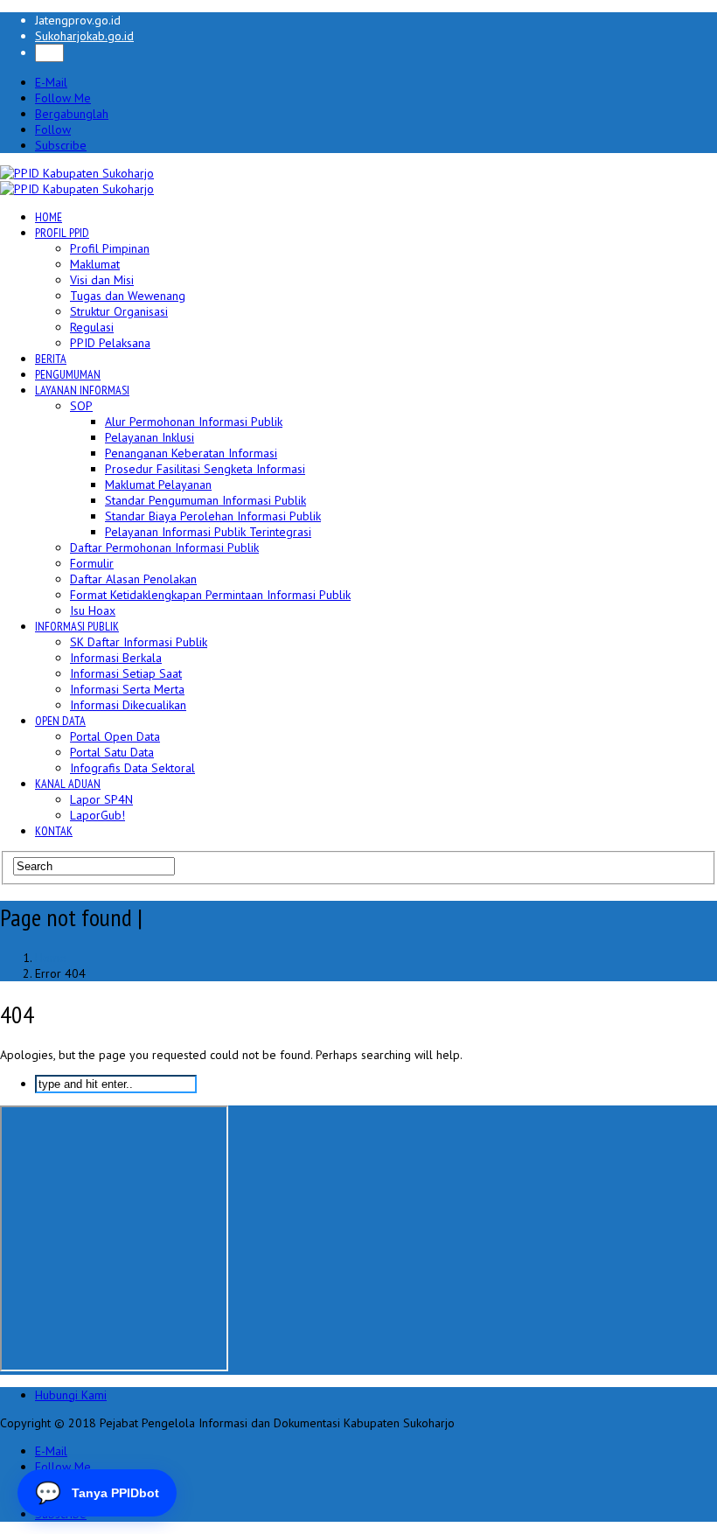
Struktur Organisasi (119, 311)
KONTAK (54, 831)
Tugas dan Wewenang (127, 295)
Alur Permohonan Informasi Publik (193, 421)
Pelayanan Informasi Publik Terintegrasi (208, 532)
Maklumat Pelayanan (158, 484)
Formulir (92, 563)
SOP (81, 406)
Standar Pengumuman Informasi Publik (205, 500)
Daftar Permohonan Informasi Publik (164, 547)
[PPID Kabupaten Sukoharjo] (77, 173)
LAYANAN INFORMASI (82, 390)
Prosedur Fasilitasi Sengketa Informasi (205, 469)
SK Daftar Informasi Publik (138, 642)
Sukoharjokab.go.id (84, 36)
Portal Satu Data (112, 752)
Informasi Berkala (116, 658)
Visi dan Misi (102, 280)
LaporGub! (97, 815)
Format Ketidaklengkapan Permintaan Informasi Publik (210, 595)
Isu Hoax (92, 610)
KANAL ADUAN (68, 783)
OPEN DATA (60, 721)
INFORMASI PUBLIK (77, 626)
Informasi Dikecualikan (128, 705)
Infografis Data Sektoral (132, 768)
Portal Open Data (115, 736)
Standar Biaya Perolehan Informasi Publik (213, 516)
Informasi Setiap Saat (126, 673)
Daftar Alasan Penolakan (133, 579)
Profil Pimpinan (110, 248)
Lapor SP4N (101, 799)
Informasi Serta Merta (127, 689)
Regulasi (92, 327)
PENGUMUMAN (68, 374)
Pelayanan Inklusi (149, 437)
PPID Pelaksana (110, 343)
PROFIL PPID (62, 233)
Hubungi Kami (71, 1395)
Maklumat (95, 264)
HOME (48, 217)
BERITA (50, 358)
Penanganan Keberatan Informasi (191, 453)
